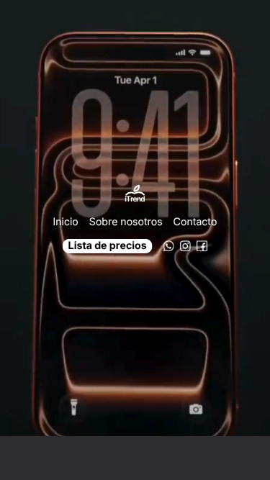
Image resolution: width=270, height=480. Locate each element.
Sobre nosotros (126, 221)
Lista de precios (107, 246)
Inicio (65, 221)
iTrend (135, 199)
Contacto (195, 221)
